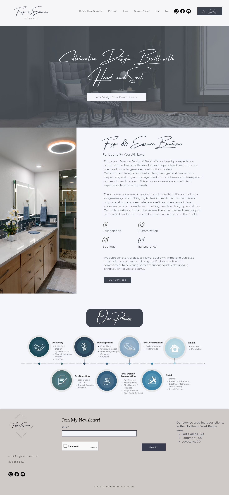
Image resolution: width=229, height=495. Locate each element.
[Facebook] (182, 11)
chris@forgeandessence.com (23, 456)
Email (64, 427)
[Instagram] (176, 11)
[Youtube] (188, 11)
